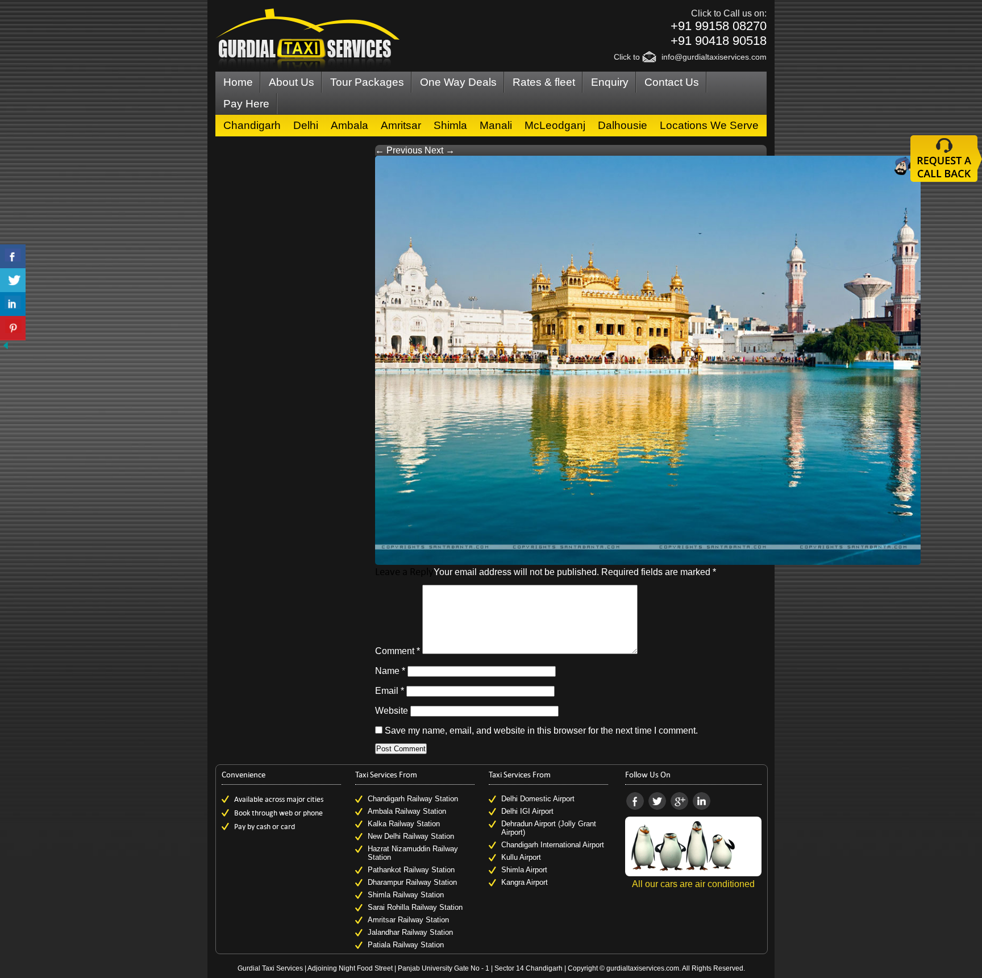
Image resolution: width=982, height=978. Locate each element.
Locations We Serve (709, 125)
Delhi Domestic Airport (538, 798)
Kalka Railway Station (404, 823)
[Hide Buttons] (5, 348)
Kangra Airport (524, 882)
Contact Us (671, 82)
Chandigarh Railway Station (413, 798)
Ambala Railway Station (407, 811)
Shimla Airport (524, 869)
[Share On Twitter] (13, 280)
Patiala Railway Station (406, 944)
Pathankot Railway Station (411, 869)
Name (390, 671)
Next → (440, 150)
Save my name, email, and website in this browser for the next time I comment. (541, 730)
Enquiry (610, 82)
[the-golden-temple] (648, 562)
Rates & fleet (544, 82)
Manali (496, 125)
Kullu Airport (521, 857)
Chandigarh (252, 125)
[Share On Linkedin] (13, 304)
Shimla (450, 125)
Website (391, 710)
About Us (291, 82)
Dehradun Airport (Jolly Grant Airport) (548, 827)
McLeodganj (555, 125)
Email (389, 691)
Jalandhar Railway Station (410, 932)
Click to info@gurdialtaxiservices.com (690, 56)
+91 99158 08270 (719, 26)
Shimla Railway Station (406, 894)
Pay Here (246, 104)
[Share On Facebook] (13, 256)
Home (238, 82)
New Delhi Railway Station (411, 836)
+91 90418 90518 (719, 41)
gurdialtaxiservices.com (642, 968)
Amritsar (401, 125)
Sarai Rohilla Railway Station (415, 907)
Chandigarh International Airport (552, 844)
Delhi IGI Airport (527, 811)
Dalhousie (622, 125)
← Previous (398, 150)
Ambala (349, 125)
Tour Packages (367, 82)
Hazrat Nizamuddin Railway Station (413, 853)
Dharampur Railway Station (412, 882)
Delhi (305, 125)
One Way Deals (458, 82)
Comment (397, 651)
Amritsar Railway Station (408, 919)
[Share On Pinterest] (13, 328)
